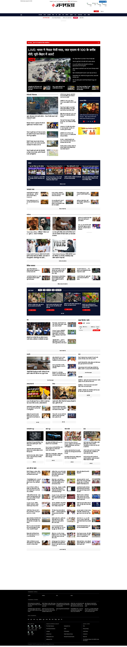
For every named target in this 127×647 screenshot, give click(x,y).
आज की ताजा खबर (46, 17)
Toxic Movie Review (56, 17)
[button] (103, 11)
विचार (53, 14)
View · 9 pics (32, 310)
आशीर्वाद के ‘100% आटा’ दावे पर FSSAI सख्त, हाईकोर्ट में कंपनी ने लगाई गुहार (68, 102)
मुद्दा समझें (49, 14)
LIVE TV (96, 11)
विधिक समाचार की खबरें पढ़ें (62, 284)
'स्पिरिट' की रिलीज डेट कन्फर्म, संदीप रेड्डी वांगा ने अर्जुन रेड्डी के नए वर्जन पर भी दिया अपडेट (33, 543)
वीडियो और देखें (62, 184)
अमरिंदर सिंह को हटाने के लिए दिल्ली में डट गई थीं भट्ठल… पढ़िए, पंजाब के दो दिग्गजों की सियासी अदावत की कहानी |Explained (89, 116)
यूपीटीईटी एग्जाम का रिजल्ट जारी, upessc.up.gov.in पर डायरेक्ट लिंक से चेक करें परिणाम (68, 134)
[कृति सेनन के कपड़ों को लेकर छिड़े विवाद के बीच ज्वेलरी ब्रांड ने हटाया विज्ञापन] (96, 219)
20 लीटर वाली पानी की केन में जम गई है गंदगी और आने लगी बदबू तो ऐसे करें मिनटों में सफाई (73, 452)
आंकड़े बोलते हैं (30, 384)
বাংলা (57, 1)
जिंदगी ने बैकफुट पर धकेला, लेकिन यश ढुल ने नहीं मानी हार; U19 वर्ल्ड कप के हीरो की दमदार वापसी (33, 473)
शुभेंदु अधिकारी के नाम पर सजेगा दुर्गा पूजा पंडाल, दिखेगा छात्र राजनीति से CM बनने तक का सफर (59, 359)
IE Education (66, 631)
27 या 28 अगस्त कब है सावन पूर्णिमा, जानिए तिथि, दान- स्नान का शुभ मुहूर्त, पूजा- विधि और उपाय (58, 527)
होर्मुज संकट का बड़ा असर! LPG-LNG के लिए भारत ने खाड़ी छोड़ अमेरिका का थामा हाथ (68, 115)
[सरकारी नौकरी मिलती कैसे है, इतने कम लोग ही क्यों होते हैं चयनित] (96, 527)
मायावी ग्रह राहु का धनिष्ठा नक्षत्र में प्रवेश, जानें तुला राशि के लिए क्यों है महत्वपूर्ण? (84, 504)
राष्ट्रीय (29, 595)
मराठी (71, 1)
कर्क (52, 619)
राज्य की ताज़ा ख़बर (88, 372)
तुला (43, 619)
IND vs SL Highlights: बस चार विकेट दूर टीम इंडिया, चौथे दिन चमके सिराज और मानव (36, 178)
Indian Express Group (68, 634)
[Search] (105, 15)
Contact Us (85, 634)
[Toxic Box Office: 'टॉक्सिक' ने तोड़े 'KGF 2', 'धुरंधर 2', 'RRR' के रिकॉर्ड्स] (38, 223)
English (51, 1)
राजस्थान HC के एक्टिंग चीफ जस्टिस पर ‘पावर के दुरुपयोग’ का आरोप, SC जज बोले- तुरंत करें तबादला (67, 128)
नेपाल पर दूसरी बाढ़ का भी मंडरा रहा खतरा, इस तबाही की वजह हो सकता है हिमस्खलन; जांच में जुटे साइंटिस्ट (36, 133)
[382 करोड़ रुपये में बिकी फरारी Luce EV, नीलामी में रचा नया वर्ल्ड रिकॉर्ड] (54, 436)
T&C (84, 626)
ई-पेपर (45, 14)
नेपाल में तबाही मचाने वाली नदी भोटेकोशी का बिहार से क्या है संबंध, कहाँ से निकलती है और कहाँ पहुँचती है (36, 152)
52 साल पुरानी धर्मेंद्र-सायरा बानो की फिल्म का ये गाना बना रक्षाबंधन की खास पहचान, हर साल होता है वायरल (63, 233)
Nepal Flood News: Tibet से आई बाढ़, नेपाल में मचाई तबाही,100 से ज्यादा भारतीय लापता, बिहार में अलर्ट (54, 178)
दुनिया (60, 14)
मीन (28, 619)
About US (85, 636)
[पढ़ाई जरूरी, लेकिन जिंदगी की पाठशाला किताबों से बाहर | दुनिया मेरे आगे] (64, 392)
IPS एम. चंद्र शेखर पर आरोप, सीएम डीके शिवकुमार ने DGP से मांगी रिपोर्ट (58, 366)
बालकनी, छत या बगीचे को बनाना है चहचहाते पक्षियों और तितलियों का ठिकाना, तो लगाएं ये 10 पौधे (90, 306)
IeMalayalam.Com (50, 636)
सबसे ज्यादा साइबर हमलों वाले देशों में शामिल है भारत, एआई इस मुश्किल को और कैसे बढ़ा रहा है (35, 450)
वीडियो (89, 14)
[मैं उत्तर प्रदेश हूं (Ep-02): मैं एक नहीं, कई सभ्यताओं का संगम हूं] (44, 202)
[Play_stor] (29, 633)
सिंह (49, 619)
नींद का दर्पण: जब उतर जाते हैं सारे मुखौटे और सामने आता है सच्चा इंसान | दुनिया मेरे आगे (59, 415)
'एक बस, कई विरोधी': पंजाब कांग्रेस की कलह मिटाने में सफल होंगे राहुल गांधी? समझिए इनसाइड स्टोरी (59, 504)
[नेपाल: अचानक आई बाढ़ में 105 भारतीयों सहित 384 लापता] (71, 87)
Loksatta (48, 631)
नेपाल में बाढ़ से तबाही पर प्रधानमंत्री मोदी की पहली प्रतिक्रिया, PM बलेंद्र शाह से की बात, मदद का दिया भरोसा (67, 109)
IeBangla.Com (49, 639)
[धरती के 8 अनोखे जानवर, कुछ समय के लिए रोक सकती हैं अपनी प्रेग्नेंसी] (36, 297)
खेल (63, 14)
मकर (34, 619)
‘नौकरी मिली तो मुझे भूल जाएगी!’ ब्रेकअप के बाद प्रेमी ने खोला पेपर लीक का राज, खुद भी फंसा (34, 610)
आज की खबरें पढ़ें (63, 549)
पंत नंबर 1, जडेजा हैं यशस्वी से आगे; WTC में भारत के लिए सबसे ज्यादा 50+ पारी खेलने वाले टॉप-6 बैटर (68, 141)
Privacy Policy (86, 628)
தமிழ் (55, 1)
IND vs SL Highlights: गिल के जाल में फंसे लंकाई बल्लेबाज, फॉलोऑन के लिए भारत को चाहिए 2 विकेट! (90, 178)
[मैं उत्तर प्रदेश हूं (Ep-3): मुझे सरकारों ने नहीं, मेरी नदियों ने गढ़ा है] (94, 194)
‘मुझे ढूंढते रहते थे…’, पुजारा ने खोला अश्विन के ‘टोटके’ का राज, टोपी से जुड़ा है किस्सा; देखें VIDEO (59, 341)
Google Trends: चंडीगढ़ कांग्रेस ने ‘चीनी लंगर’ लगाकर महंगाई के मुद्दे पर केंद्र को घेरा (33, 504)
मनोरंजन (67, 14)
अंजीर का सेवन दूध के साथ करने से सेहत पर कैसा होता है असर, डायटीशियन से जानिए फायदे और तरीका (92, 452)
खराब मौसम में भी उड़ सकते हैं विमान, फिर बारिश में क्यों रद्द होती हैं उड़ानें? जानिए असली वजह (35, 444)
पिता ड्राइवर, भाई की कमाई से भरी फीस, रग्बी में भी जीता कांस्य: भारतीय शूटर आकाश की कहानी (59, 324)
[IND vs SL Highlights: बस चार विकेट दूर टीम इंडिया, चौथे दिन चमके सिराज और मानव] (36, 170)
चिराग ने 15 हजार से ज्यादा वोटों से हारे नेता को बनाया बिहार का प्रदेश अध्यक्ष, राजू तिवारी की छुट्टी (33, 527)
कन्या (47, 619)
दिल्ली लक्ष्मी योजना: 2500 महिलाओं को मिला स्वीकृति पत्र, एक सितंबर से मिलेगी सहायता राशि (84, 543)
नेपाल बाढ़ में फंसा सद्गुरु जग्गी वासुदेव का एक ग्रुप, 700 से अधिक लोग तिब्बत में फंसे (68, 121)
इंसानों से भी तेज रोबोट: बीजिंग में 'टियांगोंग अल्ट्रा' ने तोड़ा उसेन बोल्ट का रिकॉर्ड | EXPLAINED (35, 457)
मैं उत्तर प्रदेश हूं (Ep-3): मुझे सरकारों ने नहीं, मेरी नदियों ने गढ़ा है (83, 194)
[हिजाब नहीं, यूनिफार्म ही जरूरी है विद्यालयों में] (96, 473)
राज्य (75, 14)
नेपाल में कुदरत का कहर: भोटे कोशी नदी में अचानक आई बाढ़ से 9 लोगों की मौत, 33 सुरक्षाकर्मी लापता (84, 535)
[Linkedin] (99, 4)
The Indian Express (50, 626)
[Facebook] (89, 4)
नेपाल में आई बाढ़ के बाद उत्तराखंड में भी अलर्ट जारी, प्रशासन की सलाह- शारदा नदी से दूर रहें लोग (34, 605)
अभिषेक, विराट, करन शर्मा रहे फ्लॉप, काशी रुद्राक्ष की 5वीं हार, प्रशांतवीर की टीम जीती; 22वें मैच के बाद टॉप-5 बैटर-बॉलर (77, 605)
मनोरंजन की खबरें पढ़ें (62, 261)
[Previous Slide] (84, 121)
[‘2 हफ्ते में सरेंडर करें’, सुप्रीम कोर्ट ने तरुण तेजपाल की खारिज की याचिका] (96, 277)
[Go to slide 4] (92, 121)
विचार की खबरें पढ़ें (62, 208)
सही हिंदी (75, 17)
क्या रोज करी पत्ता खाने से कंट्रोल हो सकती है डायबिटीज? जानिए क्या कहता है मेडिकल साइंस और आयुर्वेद (91, 458)
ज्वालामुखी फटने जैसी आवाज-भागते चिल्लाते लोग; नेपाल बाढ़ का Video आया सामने (35, 88)
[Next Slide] (94, 121)
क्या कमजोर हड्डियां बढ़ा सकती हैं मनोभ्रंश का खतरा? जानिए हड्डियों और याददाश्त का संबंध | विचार (59, 408)
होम (37, 15)
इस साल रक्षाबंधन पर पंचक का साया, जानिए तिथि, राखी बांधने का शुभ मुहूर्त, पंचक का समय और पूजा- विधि (84, 512)
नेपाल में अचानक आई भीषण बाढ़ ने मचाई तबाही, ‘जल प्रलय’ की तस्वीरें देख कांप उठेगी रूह (54, 306)
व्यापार (85, 14)
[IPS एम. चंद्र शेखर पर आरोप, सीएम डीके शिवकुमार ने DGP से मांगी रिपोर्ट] (72, 366)
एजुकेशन (71, 14)
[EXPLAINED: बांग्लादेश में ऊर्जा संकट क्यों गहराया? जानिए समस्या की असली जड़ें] (69, 194)
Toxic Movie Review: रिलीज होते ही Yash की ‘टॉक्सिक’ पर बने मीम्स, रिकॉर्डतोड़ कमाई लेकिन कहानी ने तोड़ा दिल (64, 255)
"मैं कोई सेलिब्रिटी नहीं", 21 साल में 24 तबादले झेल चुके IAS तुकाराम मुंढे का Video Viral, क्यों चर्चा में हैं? (77, 610)
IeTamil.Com (48, 634)
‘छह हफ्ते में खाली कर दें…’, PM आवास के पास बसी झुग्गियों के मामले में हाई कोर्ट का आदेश (83, 270)
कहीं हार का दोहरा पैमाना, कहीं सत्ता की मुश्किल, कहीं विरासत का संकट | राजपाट (83, 202)
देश (56, 14)
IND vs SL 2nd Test (67, 17)
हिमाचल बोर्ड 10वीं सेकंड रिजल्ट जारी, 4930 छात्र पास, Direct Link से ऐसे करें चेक (33, 535)
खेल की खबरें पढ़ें (62, 350)
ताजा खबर (40, 14)
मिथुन (56, 619)
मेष (61, 619)
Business (75, 1)
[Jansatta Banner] (89, 131)
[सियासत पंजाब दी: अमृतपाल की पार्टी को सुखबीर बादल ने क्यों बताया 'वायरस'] (52, 125)
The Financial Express (50, 628)
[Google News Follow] (105, 7)
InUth (65, 628)
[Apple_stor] (33, 633)
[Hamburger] (21, 14)
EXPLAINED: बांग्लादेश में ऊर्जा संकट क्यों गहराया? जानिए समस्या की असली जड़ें (58, 194)
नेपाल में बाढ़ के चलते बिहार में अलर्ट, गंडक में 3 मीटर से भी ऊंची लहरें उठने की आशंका (84, 88)
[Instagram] (104, 4)
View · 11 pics (69, 309)
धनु (37, 619)
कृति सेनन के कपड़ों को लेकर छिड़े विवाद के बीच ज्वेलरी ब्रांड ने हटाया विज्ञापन (84, 219)
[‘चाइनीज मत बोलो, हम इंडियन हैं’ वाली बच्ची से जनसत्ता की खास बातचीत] (72, 170)
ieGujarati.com (67, 626)
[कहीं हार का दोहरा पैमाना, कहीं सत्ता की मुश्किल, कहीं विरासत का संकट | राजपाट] (94, 202)
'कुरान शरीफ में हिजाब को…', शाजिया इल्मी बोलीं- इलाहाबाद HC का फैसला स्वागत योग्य (33, 270)
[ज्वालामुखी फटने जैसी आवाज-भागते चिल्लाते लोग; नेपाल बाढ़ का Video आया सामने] (46, 87)
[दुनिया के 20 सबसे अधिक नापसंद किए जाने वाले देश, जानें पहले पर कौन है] (72, 297)
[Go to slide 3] (90, 121)
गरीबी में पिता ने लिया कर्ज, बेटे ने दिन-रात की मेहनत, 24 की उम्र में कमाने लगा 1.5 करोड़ (33, 512)
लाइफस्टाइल (80, 14)
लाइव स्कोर (81, 17)
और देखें (62, 313)
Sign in (102, 11)
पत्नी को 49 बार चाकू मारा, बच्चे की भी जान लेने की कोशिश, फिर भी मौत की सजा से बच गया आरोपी (67, 96)
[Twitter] (94, 3)
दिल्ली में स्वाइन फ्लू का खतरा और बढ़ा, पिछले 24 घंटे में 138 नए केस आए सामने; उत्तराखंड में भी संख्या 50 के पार (36, 143)
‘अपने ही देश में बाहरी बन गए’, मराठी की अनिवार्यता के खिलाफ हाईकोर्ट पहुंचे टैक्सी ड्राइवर (34, 278)
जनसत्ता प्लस (30, 189)
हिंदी (69, 1)
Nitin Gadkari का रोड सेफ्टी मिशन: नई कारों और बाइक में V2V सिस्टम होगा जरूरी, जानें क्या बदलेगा (54, 449)
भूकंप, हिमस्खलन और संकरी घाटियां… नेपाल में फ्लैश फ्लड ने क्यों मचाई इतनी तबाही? (91, 605)
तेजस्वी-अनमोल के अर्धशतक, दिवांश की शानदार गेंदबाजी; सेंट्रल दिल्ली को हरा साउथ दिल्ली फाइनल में (68, 147)
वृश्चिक (40, 619)
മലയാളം (61, 1)
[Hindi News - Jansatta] (63, 5)
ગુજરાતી (65, 1)
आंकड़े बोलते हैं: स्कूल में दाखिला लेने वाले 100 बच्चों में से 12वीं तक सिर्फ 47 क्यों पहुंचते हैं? (34, 408)
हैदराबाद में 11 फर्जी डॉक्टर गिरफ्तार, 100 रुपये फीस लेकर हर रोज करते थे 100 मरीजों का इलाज (59, 374)
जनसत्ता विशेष (83, 100)
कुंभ (31, 619)
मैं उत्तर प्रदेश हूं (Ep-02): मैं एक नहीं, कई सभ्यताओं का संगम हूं (33, 202)
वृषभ (59, 619)
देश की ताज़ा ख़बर (50, 380)
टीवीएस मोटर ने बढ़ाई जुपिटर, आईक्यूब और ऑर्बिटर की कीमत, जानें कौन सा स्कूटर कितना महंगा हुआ (54, 455)
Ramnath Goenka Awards (69, 636)
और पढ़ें (37, 422)
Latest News (85, 631)
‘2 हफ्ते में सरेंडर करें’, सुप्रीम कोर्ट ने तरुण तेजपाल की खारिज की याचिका (83, 278)
